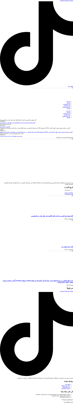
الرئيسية (68, 101)
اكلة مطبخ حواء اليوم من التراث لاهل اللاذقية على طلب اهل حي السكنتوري (52, 216)
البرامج (68, 102)
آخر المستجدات (66, 104)
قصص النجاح (67, 105)
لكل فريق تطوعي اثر (67, 246)
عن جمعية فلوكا (66, 107)
